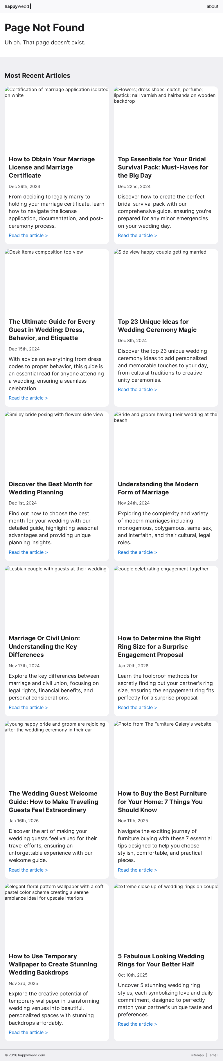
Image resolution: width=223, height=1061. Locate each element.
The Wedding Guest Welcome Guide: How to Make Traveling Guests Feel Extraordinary (53, 802)
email (214, 1055)
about (212, 6)
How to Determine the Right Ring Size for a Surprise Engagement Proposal (159, 646)
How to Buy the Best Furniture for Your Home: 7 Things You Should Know (162, 802)
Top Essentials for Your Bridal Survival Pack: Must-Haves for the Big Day (163, 167)
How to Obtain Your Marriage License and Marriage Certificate (52, 167)
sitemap (197, 1055)
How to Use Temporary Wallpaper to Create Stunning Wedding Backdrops (53, 964)
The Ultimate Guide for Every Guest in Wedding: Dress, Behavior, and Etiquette (52, 330)
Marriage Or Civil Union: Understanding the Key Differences (44, 646)
